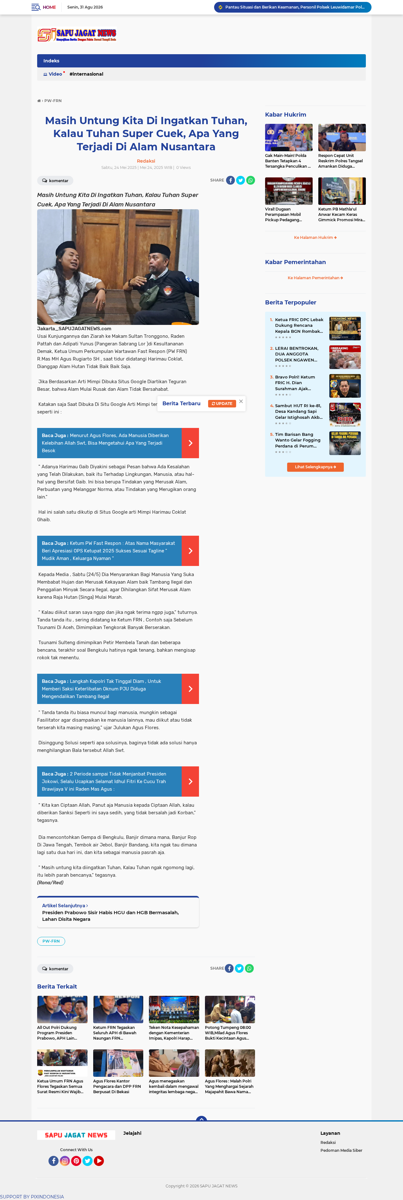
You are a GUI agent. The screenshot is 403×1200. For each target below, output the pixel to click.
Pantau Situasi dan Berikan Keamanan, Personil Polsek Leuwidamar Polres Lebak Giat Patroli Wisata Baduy (295, 7)
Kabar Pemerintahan (295, 262)
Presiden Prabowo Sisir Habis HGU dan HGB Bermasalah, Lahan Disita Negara (110, 915)
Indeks (51, 61)
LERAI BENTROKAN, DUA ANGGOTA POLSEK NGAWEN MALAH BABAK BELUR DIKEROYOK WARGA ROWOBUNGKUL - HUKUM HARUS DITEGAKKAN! (299, 354)
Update (223, 403)
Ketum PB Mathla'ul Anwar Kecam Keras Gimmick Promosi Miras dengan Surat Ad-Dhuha (341, 214)
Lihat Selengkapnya (314, 466)
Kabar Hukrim (285, 114)
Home (49, 7)
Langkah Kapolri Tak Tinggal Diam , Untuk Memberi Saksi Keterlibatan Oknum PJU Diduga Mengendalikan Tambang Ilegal (101, 688)
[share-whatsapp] (250, 180)
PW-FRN (51, 941)
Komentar (58, 180)
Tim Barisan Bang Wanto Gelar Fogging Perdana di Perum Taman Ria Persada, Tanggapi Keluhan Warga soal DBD (298, 440)
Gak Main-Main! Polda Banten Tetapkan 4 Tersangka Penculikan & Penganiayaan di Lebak (287, 161)
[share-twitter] (240, 180)
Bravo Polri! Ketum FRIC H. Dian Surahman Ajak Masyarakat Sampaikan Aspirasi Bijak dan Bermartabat (299, 382)
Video (55, 74)
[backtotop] (201, 1121)
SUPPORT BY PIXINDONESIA (32, 1197)
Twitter (90, 1169)
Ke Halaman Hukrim (314, 237)
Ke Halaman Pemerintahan (314, 277)
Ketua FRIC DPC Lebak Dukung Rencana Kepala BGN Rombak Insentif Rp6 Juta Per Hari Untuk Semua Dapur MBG (299, 325)
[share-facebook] (230, 180)
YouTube (103, 1169)
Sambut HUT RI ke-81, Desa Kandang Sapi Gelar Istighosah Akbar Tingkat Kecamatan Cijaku (299, 411)
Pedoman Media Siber (341, 1150)
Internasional (88, 74)
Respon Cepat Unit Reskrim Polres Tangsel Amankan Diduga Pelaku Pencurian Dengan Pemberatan (340, 161)
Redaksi (328, 1142)
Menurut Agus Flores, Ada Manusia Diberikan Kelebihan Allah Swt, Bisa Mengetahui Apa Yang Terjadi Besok (105, 443)
